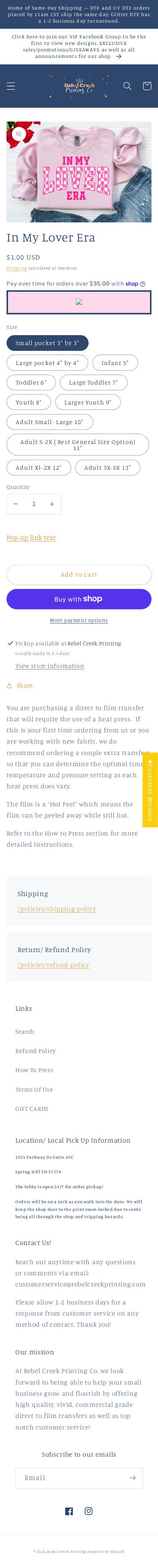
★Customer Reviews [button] (150, 789)
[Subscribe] (132, 1478)
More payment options (79, 620)
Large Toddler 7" (93, 382)
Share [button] (25, 685)
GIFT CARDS (31, 1108)
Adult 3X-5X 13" (107, 467)
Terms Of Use (34, 1089)
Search (25, 1031)
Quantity (18, 486)
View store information (49, 665)
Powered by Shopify (106, 1551)
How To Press (34, 1070)
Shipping (17, 268)
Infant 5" (115, 363)
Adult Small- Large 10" (50, 422)
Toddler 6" (31, 382)
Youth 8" (29, 402)
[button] (11, 86)
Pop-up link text (31, 537)
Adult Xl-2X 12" (39, 467)
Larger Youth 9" (88, 402)
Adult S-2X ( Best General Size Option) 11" (77, 445)
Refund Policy (35, 1050)
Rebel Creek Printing (66, 1551)
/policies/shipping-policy (57, 909)
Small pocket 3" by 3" (47, 343)
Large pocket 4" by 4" (47, 363)
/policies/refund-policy (53, 964)
